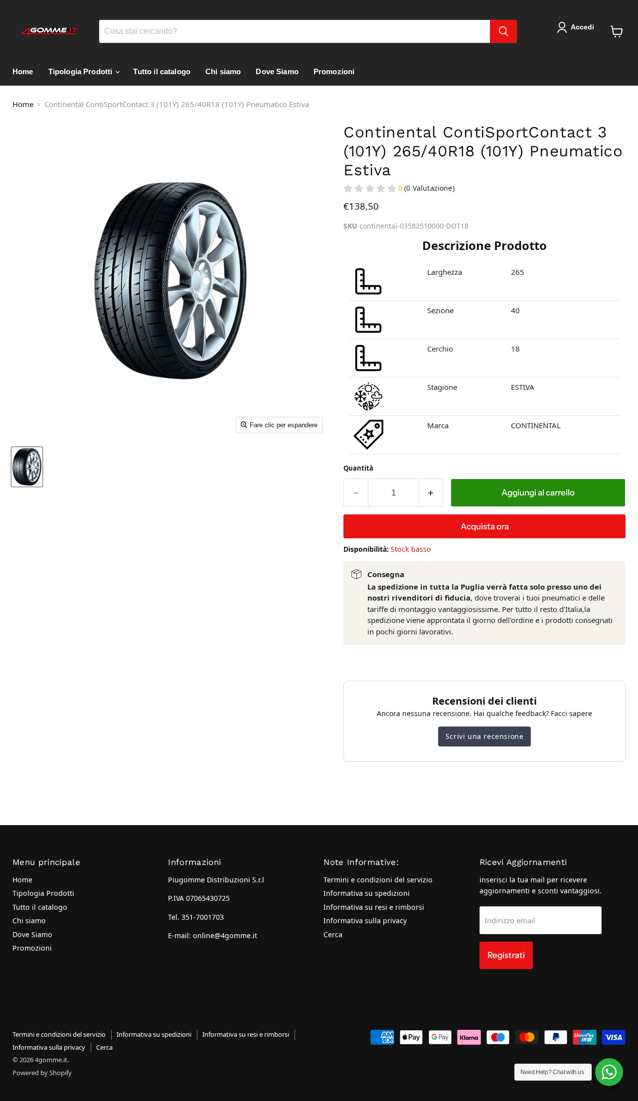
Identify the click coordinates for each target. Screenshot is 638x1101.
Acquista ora (485, 526)
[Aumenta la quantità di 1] (431, 493)
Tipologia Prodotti (81, 71)
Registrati (506, 955)
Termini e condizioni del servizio (378, 879)
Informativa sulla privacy (365, 920)
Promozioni (334, 71)
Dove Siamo (277, 71)
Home (22, 71)
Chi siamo (223, 71)
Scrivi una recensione (485, 736)
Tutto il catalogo (161, 71)
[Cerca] (503, 31)
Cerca (332, 934)
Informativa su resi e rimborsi (373, 907)
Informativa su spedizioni (366, 893)
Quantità (358, 468)
